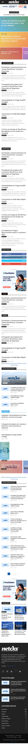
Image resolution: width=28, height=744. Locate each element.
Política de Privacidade (12, 737)
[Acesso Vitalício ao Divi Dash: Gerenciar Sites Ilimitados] (5, 565)
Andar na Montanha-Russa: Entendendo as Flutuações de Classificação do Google (18, 547)
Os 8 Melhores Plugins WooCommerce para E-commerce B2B (14, 232)
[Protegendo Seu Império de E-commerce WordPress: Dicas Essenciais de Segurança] (5, 389)
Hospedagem (17, 613)
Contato (19, 737)
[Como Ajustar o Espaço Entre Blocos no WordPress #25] (5, 699)
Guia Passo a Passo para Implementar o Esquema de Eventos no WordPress (17, 556)
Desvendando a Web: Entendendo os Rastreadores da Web (18, 538)
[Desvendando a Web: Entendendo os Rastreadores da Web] (5, 538)
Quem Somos (18, 735)
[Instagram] (7, 671)
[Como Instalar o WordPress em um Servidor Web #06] (21, 610)
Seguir (23, 254)
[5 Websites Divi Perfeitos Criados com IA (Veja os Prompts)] (4, 451)
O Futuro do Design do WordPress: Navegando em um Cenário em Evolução (14, 131)
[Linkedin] (11, 671)
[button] (2, 2)
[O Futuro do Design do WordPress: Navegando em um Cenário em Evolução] (5, 520)
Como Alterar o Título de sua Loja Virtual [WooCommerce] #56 (20, 632)
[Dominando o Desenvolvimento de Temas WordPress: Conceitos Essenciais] (5, 488)
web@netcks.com (10, 666)
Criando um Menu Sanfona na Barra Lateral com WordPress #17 (18, 691)
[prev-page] (3, 144)
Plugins (3, 49)
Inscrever (23, 263)
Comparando (4, 629)
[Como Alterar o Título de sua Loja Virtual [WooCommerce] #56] (21, 626)
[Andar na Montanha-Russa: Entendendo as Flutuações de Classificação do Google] (5, 547)
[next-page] (5, 144)
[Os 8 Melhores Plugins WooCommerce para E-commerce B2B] (5, 529)
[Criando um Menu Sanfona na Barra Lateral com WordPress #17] (5, 691)
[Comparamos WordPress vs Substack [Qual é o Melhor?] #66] (7, 626)
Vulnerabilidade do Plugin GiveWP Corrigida (14, 14)
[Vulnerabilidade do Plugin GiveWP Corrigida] (5, 397)
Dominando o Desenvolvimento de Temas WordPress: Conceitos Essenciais (14, 69)
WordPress (4, 18)
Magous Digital (14, 741)
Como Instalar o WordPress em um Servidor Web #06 (19, 617)
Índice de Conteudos (9, 735)
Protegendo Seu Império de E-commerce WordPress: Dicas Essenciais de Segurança (12, 86)
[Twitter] (15, 670)
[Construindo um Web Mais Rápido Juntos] (5, 405)
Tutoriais (4, 468)
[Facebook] (3, 671)
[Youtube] (19, 671)
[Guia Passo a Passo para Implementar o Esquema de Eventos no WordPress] (5, 556)
